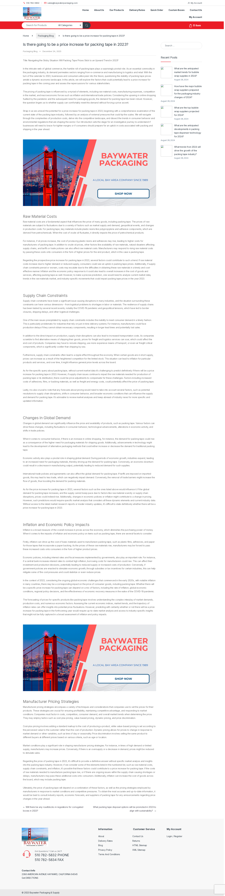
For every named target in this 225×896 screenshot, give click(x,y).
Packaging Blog (46, 35)
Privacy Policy (105, 850)
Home (85, 10)
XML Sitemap (138, 850)
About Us (99, 10)
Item (197, 25)
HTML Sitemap (139, 845)
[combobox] (39, 25)
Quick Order (156, 10)
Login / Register (174, 836)
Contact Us (196, 10)
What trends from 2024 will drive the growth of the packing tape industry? (187, 150)
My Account (196, 3)
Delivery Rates (137, 10)
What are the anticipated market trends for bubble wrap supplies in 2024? (186, 72)
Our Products (116, 10)
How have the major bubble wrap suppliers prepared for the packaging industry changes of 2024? (188, 92)
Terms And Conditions (109, 854)
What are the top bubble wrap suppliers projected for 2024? (186, 111)
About (101, 836)
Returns (136, 841)
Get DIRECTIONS (30, 878)
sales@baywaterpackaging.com (62, 3)
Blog (100, 845)
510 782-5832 (32, 3)
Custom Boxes (176, 10)
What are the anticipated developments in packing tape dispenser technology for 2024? (187, 131)
